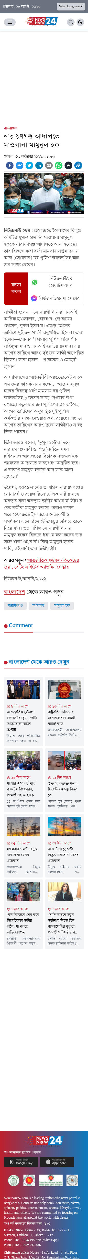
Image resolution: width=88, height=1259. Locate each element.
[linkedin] (39, 165)
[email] (49, 165)
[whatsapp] (59, 165)
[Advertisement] (44, 77)
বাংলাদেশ (11, 128)
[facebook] (10, 165)
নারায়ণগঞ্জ (15, 605)
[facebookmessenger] (19, 165)
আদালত (38, 605)
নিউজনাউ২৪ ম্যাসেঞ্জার (59, 298)
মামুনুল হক (62, 605)
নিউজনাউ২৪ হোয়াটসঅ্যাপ (61, 282)
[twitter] (29, 165)
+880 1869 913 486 (27, 1245)
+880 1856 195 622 (27, 1240)
